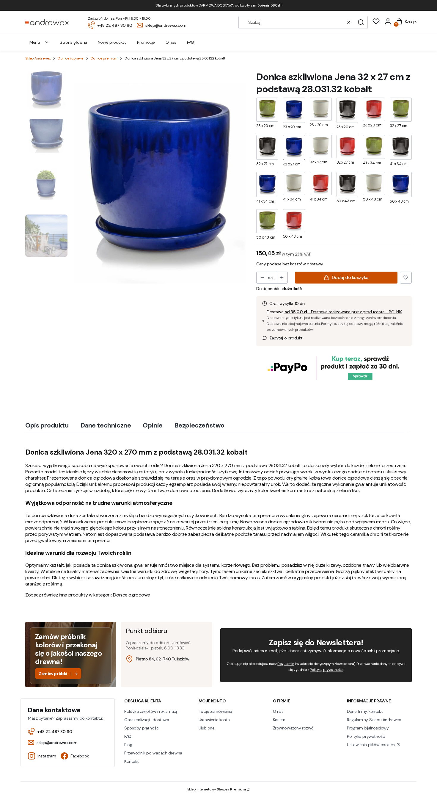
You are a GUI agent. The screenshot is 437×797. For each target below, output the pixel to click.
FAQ (127, 736)
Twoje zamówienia (215, 711)
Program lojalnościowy (368, 728)
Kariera (279, 719)
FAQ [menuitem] (190, 42)
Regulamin (285, 663)
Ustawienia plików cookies (371, 744)
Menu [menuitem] (34, 42)
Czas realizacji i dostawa (146, 719)
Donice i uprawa (71, 58)
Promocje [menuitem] (146, 42)
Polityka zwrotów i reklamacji (150, 711)
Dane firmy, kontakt (365, 711)
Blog (128, 744)
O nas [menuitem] (171, 42)
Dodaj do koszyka (350, 277)
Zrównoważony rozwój (294, 728)
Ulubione (207, 728)
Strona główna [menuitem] (73, 42)
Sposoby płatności (141, 728)
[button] (361, 22)
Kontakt (131, 761)
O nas (278, 711)
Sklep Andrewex (38, 58)
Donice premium (104, 58)
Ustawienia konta (214, 719)
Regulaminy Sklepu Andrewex (374, 719)
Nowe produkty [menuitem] (112, 42)
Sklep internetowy (216, 789)
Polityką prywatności (326, 669)
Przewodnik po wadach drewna (153, 753)
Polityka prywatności (366, 736)
